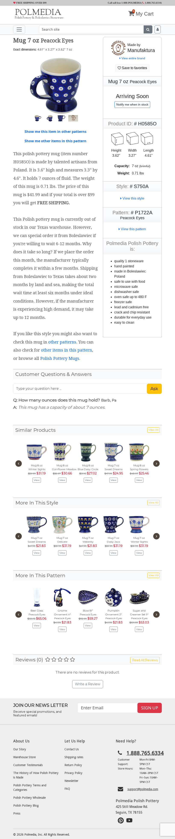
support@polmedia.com (142, 789)
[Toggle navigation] (19, 29)
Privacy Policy (73, 773)
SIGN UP (149, 708)
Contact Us (71, 749)
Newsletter (71, 780)
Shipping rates (73, 757)
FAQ (67, 788)
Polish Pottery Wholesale (29, 797)
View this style (133, 198)
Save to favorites (134, 68)
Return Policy (73, 765)
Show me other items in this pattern (55, 141)
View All (153, 429)
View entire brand (133, 58)
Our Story (19, 749)
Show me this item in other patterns (55, 131)
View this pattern (133, 229)
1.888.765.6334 (152, 2)
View (37, 480)
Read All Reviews (145, 660)
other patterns (62, 342)
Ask (154, 388)
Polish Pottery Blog (26, 805)
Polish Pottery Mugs (59, 358)
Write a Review (87, 684)
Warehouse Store (24, 757)
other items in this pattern (66, 350)
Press (16, 813)
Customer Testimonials (28, 765)
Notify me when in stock (132, 104)
